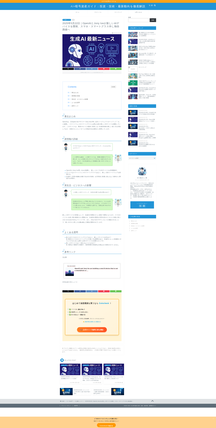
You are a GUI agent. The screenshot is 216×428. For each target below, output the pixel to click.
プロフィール (97, 12)
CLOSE (113, 86)
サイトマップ (118, 12)
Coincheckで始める (106, 425)
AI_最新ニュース (66, 19)
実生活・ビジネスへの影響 (80, 99)
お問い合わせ (138, 12)
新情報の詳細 (76, 96)
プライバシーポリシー (66, 405)
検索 (129, 17)
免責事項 (76, 405)
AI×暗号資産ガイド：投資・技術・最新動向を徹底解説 (108, 6)
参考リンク (75, 106)
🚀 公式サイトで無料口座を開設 (91, 330)
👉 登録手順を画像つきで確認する (92, 321)
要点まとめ (75, 92)
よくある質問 (76, 102)
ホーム (77, 12)
